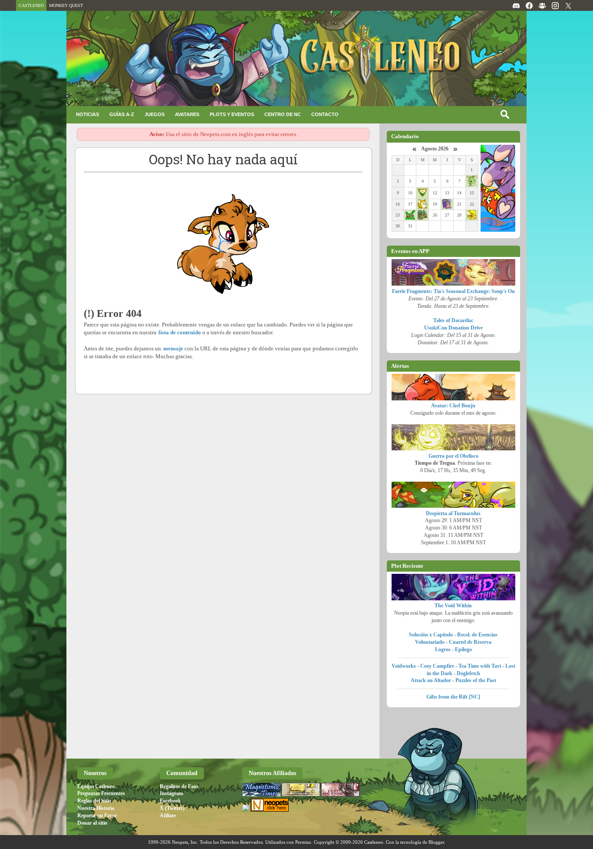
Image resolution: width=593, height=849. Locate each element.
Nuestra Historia (95, 808)
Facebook (170, 801)
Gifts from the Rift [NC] (453, 697)
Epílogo (463, 649)
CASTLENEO (31, 5)
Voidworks (404, 666)
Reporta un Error (97, 815)
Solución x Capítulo (431, 635)
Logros (443, 649)
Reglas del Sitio (94, 801)
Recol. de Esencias (477, 635)
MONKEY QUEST (66, 5)
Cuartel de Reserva (470, 642)
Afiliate (168, 815)
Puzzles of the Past (475, 680)
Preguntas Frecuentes (101, 793)
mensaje (173, 348)
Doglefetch (468, 673)
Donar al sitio (92, 823)
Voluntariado (430, 642)
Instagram (171, 793)
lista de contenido (179, 332)
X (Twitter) (172, 808)
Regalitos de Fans (179, 786)
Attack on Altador (431, 680)
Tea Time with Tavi (479, 666)
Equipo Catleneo (96, 786)
